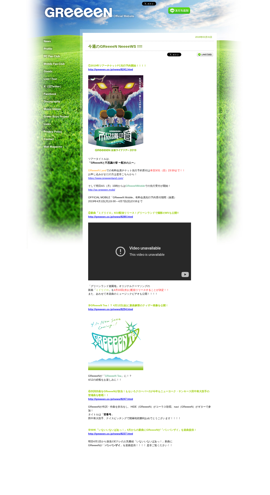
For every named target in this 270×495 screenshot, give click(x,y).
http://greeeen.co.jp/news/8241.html (110, 69)
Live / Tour (50, 78)
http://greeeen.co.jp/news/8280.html (110, 216)
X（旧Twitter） (53, 86)
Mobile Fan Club (54, 63)
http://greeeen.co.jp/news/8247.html (110, 399)
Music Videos (52, 109)
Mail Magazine (53, 146)
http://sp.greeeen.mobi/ (101, 189)
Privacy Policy (53, 131)
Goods (48, 71)
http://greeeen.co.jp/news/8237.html (110, 433)
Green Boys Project (56, 116)
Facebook (50, 93)
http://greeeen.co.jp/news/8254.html (110, 309)
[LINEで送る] (205, 54)
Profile (48, 48)
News (47, 41)
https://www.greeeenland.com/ (105, 178)
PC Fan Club (52, 56)
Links (47, 124)
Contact (49, 139)
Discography (52, 101)
